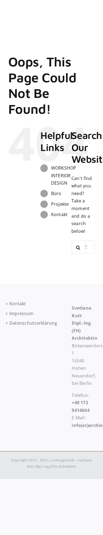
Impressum (19, 313)
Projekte (60, 204)
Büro (56, 193)
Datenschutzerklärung (19, 323)
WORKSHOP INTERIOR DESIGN (63, 175)
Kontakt (59, 214)
